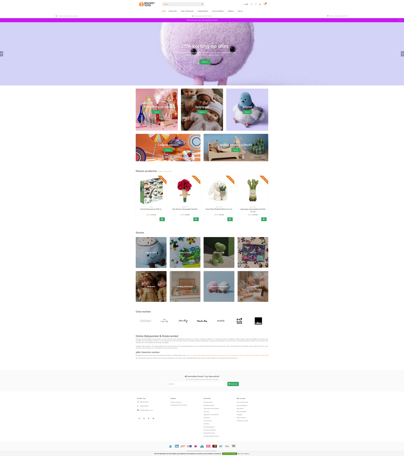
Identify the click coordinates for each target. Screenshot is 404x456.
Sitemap (206, 424)
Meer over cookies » (244, 453)
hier (237, 358)
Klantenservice (208, 402)
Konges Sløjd (196, 355)
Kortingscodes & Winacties (178, 405)
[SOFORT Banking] (183, 446)
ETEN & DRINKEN (218, 11)
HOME (163, 11)
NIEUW (240, 11)
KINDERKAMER (203, 11)
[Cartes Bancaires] (176, 446)
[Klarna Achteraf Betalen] (208, 446)
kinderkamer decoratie (155, 342)
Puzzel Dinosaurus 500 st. (151, 209)
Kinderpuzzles (174, 238)
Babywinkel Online (209, 433)
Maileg (208, 355)
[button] (1, 53)
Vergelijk (239, 414)
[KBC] (202, 446)
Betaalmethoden (209, 405)
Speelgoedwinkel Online (211, 436)
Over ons (206, 411)
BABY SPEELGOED (187, 11)
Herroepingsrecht (209, 427)
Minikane (138, 272)
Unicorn (240, 238)
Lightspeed (213, 451)
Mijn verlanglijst (241, 411)
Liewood (188, 355)
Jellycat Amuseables (210, 272)
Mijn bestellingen (242, 405)
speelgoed (231, 339)
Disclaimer (207, 417)
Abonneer (234, 384)
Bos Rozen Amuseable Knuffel (185, 209)
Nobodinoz (220, 355)
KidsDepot (262, 355)
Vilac (246, 355)
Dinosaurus (207, 238)
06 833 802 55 (144, 406)
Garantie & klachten (210, 430)
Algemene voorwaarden (211, 414)
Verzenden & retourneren (211, 408)
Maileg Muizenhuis (175, 272)
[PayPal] (227, 446)
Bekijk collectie (164, 171)
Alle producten (241, 417)
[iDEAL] (195, 446)
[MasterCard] (214, 446)
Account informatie (242, 402)
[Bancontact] (221, 446)
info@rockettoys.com (146, 410)
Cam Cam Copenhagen (232, 355)
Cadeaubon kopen (242, 420)
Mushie (242, 355)
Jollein (257, 355)
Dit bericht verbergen (229, 453)
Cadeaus (240, 272)
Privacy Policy (208, 420)
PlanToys (251, 355)
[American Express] (170, 446)
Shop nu (202, 62)
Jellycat (203, 355)
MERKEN (231, 11)
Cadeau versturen (175, 402)
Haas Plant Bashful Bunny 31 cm (219, 209)
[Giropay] (189, 446)
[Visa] (233, 446)
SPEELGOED (173, 11)
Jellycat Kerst (140, 238)
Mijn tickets (240, 408)
